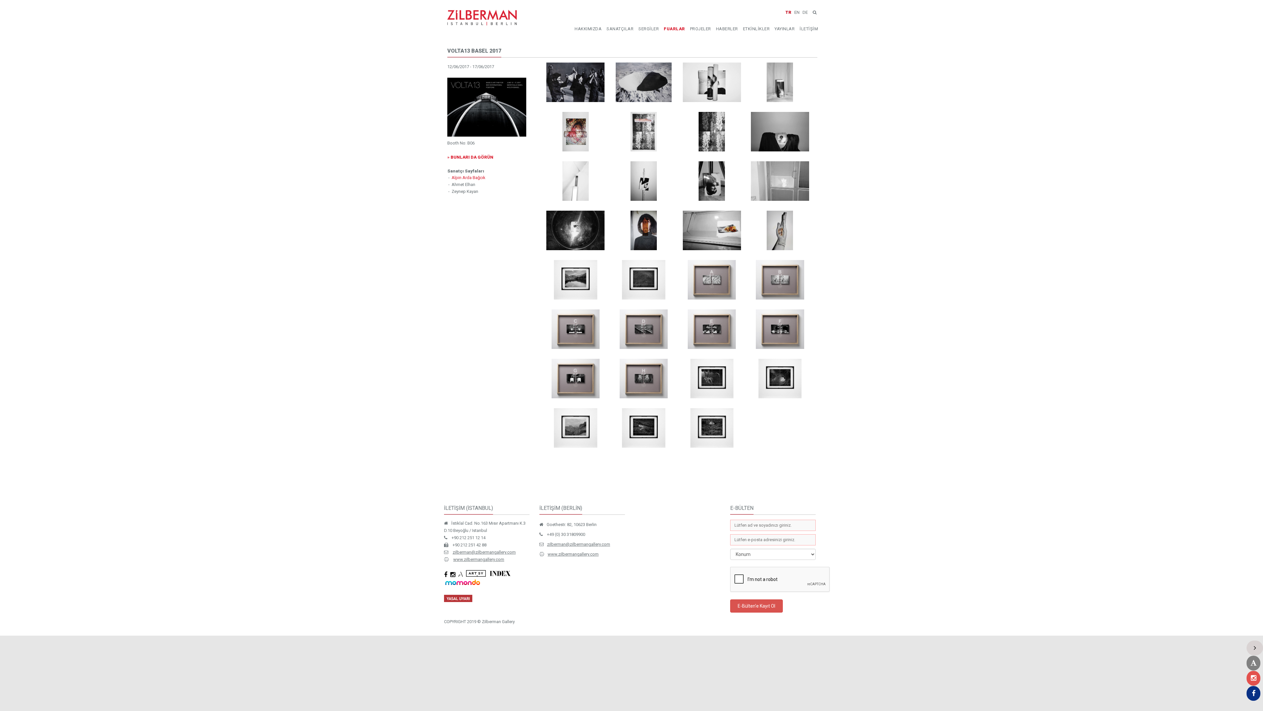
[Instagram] (1253, 678)
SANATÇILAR (620, 28)
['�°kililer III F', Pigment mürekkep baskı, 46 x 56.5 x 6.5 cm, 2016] (780, 329)
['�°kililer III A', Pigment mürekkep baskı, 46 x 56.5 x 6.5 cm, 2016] (712, 280)
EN (797, 12)
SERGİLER (648, 28)
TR (788, 12)
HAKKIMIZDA (588, 28)
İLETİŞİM (809, 28)
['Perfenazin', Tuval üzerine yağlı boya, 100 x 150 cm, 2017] (575, 82)
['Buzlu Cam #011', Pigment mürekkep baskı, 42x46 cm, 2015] (575, 428)
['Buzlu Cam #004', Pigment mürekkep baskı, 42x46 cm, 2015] (712, 378)
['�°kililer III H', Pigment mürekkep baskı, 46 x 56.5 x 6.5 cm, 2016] (643, 378)
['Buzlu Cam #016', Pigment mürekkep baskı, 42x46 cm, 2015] (712, 428)
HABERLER (727, 28)
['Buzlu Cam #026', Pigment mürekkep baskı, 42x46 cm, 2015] (643, 280)
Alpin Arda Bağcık (468, 177)
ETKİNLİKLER (756, 28)
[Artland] (1253, 663)
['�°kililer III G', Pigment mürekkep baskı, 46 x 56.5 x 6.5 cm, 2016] (575, 378)
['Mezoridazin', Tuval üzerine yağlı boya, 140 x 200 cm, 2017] (643, 82)
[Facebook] (1253, 693)
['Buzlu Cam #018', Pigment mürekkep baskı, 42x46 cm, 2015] (575, 280)
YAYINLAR (785, 28)
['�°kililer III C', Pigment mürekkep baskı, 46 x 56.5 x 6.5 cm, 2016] (575, 329)
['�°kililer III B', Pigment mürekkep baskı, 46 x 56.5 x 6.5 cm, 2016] (780, 280)
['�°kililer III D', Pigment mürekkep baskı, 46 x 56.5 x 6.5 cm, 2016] (643, 329)
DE (805, 12)
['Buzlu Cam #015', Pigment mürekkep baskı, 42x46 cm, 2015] (780, 378)
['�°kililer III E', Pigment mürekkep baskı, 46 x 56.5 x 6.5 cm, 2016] (712, 329)
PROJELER (700, 28)
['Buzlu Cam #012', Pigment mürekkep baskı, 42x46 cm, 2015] (643, 428)
